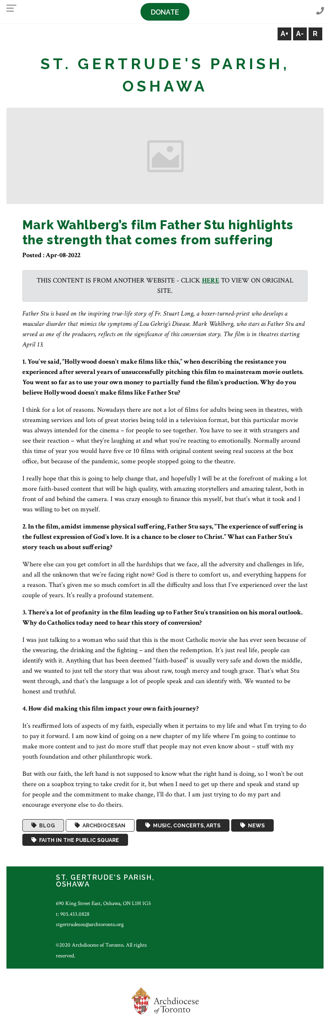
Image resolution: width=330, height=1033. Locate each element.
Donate (165, 12)
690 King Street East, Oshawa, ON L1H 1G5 (103, 903)
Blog (46, 826)
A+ (284, 34)
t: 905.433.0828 (72, 914)
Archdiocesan (102, 826)
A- (300, 34)
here (210, 280)
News (255, 826)
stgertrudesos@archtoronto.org (90, 924)
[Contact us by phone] (320, 11)
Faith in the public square (78, 840)
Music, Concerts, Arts (185, 826)
